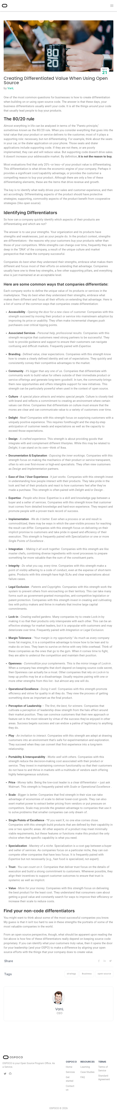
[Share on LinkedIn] (105, 961)
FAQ (82, 1077)
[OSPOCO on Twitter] (5, 1073)
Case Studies (87, 1072)
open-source (104, 973)
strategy (71, 973)
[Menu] (111, 6)
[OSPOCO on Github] (10, 1073)
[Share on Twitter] (110, 961)
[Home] (4, 5)
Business (87, 973)
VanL (10, 88)
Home (69, 1066)
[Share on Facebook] (99, 961)
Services (70, 1072)
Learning (85, 1066)
